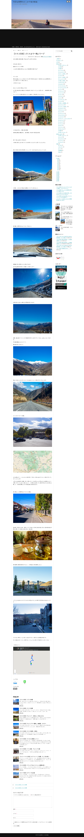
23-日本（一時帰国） (62, 103)
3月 (58, 167)
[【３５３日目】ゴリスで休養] (16, 711)
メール (15, 813)
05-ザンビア (60, 142)
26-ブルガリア (61, 108)
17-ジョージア (61, 92)
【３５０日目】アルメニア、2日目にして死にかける (31, 716)
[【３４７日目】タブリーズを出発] (16, 775)
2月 (58, 168)
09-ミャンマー (61, 79)
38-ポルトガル (61, 128)
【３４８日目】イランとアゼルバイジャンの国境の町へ (32, 765)
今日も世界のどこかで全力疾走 (25, 2)
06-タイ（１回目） (62, 73)
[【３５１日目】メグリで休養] (16, 702)
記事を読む (21, 705)
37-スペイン (60, 127)
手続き (59, 152)
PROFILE (17, 46)
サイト (14, 817)
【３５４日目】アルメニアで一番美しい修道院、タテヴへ (32, 723)
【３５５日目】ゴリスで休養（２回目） (28, 731)
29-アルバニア (61, 113)
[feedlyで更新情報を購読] (67, 1)
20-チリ (59, 97)
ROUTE (21, 46)
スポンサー (60, 146)
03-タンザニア (61, 138)
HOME (13, 46)
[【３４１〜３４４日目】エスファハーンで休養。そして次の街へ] (16, 759)
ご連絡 (57, 58)
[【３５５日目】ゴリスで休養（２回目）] (16, 733)
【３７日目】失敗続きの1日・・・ (63, 248)
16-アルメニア (45, 56)
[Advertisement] (42, 37)
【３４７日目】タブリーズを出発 (27, 773)
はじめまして (59, 60)
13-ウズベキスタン (62, 85)
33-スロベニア (61, 120)
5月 (58, 164)
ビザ (57, 62)
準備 (57, 144)
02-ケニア (60, 137)
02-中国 (59, 66)
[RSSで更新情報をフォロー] (70, 1)
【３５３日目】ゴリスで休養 (26, 708)
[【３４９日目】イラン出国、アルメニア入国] (16, 751)
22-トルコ (60, 101)
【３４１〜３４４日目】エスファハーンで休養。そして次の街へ (34, 756)
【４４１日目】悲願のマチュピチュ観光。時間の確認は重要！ (67, 214)
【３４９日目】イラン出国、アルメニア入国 (29, 749)
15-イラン (60, 89)
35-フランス (60, 123)
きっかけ (60, 145)
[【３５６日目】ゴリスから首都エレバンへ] (16, 741)
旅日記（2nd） (59, 134)
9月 (58, 159)
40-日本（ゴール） (62, 132)
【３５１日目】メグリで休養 (26, 699)
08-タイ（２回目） (62, 77)
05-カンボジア (61, 72)
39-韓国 (59, 130)
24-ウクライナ (61, 104)
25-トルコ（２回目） (62, 106)
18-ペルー (60, 94)
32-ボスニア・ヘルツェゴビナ (64, 118)
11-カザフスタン (61, 82)
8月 (58, 160)
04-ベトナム (60, 70)
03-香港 (59, 68)
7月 (58, 162)
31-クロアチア (61, 116)
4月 (58, 165)
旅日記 (50, 56)
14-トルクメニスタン (62, 87)
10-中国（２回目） (62, 80)
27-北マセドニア (61, 110)
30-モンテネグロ (61, 115)
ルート (59, 148)
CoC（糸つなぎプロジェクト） (29, 46)
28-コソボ (60, 111)
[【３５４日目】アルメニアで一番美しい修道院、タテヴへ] (16, 726)
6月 (58, 163)
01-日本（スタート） (62, 65)
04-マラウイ (60, 140)
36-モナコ (60, 125)
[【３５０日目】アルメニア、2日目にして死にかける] (16, 718)
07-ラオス (60, 75)
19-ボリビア (60, 96)
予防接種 (60, 150)
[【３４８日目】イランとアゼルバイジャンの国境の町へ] (16, 767)
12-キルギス (60, 84)
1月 (58, 169)
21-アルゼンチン (61, 99)
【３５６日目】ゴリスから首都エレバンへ (29, 739)
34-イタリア (60, 122)
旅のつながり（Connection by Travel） (43, 46)
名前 (14, 809)
